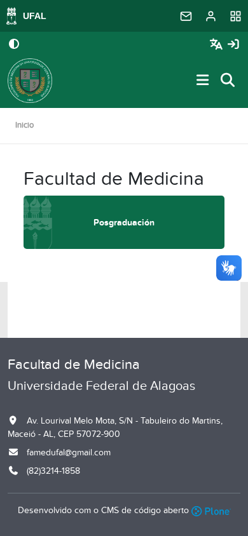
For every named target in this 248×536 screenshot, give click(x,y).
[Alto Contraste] (14, 45)
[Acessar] (233, 44)
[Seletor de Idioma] (217, 44)
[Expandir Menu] (203, 81)
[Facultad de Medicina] (30, 80)
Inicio (24, 125)
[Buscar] (228, 81)
